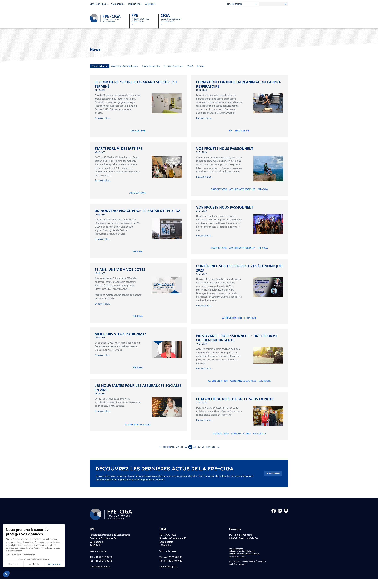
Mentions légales (236, 548)
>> (218, 447)
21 (182, 447)
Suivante (210, 447)
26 (203, 447)
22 (186, 447)
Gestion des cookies (237, 556)
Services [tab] (200, 66)
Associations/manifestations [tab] (124, 66)
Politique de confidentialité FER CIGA (244, 554)
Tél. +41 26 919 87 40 (170, 557)
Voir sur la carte (98, 551)
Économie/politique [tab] (173, 66)
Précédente (168, 447)
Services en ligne (98, 4)
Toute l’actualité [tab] (99, 66)
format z (242, 564)
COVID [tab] (190, 66)
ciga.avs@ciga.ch (168, 566)
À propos (149, 4)
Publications (134, 4)
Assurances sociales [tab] (151, 66)
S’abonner (273, 473)
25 (199, 447)
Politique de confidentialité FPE (242, 551)
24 (194, 447)
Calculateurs (117, 4)
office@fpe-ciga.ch (100, 566)
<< (160, 447)
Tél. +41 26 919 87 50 (101, 557)
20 (177, 447)
